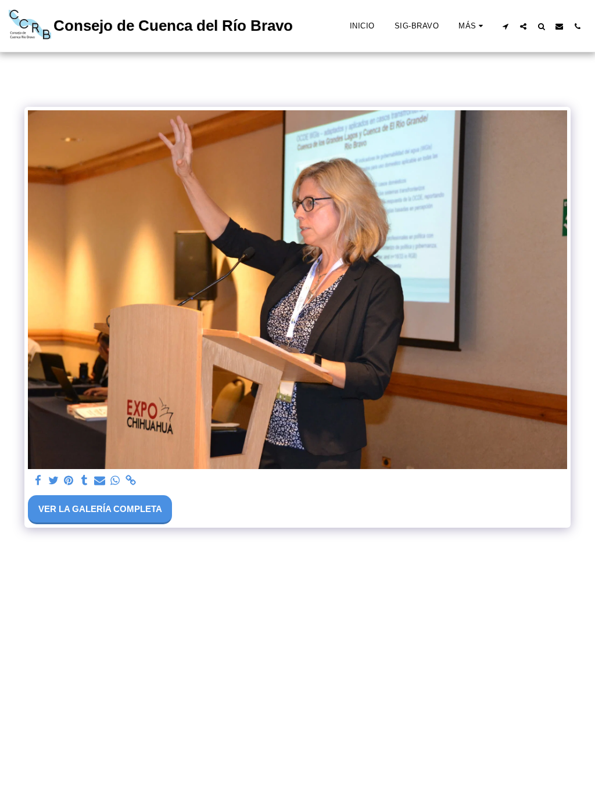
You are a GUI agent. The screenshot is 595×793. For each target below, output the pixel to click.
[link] (130, 480)
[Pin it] (68, 480)
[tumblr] (83, 480)
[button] (505, 26)
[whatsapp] (115, 480)
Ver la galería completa (100, 509)
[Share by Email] (99, 480)
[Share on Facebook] (38, 480)
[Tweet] (53, 480)
